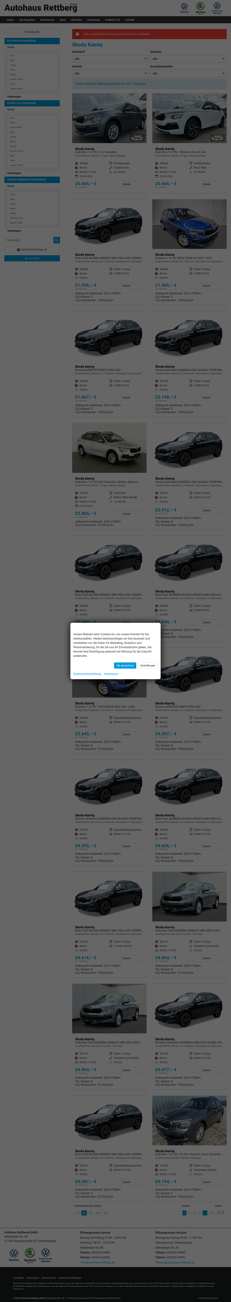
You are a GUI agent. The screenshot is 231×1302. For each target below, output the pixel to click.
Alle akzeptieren (125, 665)
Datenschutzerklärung (87, 674)
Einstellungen (147, 665)
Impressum (111, 674)
